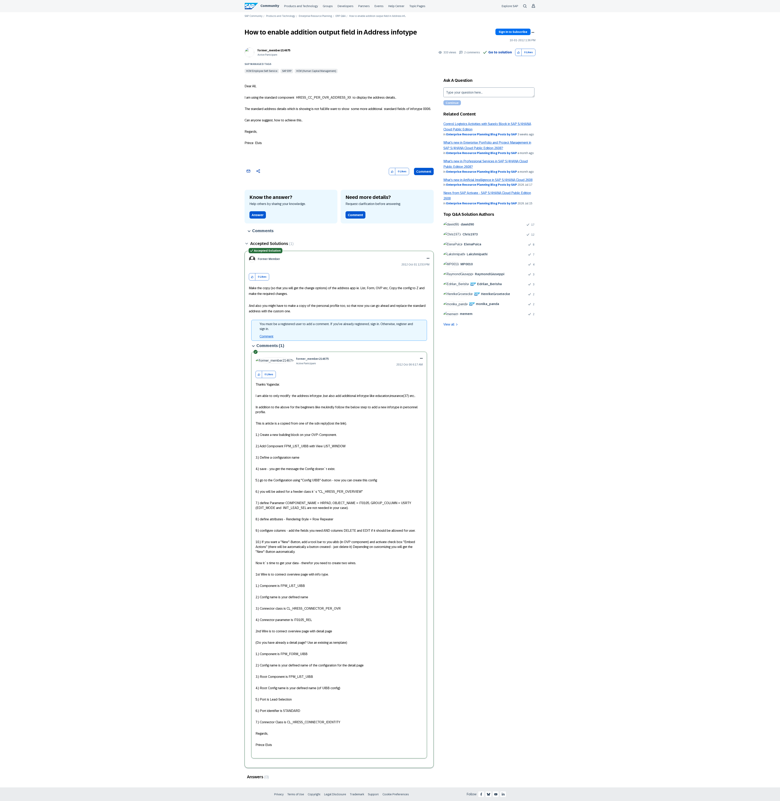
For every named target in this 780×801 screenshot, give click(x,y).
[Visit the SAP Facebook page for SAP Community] (481, 794)
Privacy (279, 794)
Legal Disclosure (335, 794)
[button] (518, 52)
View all (448, 324)
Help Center (396, 6)
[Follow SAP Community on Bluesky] (488, 794)
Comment (423, 171)
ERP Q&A (341, 16)
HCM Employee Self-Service (261, 71)
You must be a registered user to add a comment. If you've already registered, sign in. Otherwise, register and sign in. (336, 326)
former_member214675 (274, 50)
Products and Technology (301, 6)
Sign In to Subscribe (513, 31)
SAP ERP (286, 71)
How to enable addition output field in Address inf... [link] (377, 16)
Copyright (314, 794)
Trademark (357, 794)
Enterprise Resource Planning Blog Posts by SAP (481, 134)
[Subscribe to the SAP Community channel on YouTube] (495, 794)
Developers (345, 6)
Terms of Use (295, 794)
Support (373, 794)
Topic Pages (417, 6)
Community (269, 6)
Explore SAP (510, 6)
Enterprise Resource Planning (315, 16)
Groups (328, 6)
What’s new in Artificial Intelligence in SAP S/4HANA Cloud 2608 (488, 180)
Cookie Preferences (395, 794)
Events (379, 6)
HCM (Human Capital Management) (316, 71)
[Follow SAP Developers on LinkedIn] (503, 794)
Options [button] (532, 32)
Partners (364, 6)
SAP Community (253, 16)
